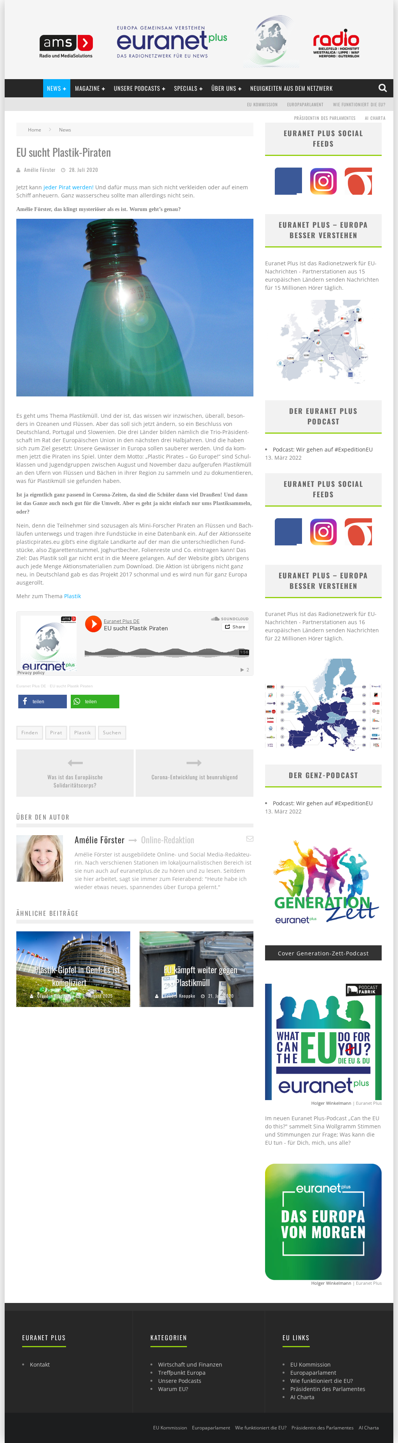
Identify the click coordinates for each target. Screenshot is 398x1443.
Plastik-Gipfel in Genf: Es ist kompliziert (77, 975)
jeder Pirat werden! (68, 187)
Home (34, 129)
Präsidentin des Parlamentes (325, 118)
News (54, 88)
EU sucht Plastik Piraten (71, 686)
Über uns (223, 88)
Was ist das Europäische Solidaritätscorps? (75, 781)
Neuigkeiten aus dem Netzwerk (291, 88)
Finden (29, 732)
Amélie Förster (40, 169)
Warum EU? (173, 1389)
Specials (185, 88)
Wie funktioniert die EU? (359, 104)
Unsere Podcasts (137, 88)
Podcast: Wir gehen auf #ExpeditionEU (323, 449)
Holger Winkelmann (331, 1103)
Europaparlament (305, 104)
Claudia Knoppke (53, 996)
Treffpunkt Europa (182, 1372)
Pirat (56, 732)
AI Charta (375, 118)
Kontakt (40, 1364)
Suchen (112, 732)
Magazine (87, 88)
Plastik (72, 596)
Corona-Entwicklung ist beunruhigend (195, 777)
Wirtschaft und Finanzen (190, 1364)
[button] (42, 701)
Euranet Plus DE (31, 686)
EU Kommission (262, 104)
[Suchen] (383, 88)
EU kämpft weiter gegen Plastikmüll (200, 975)
